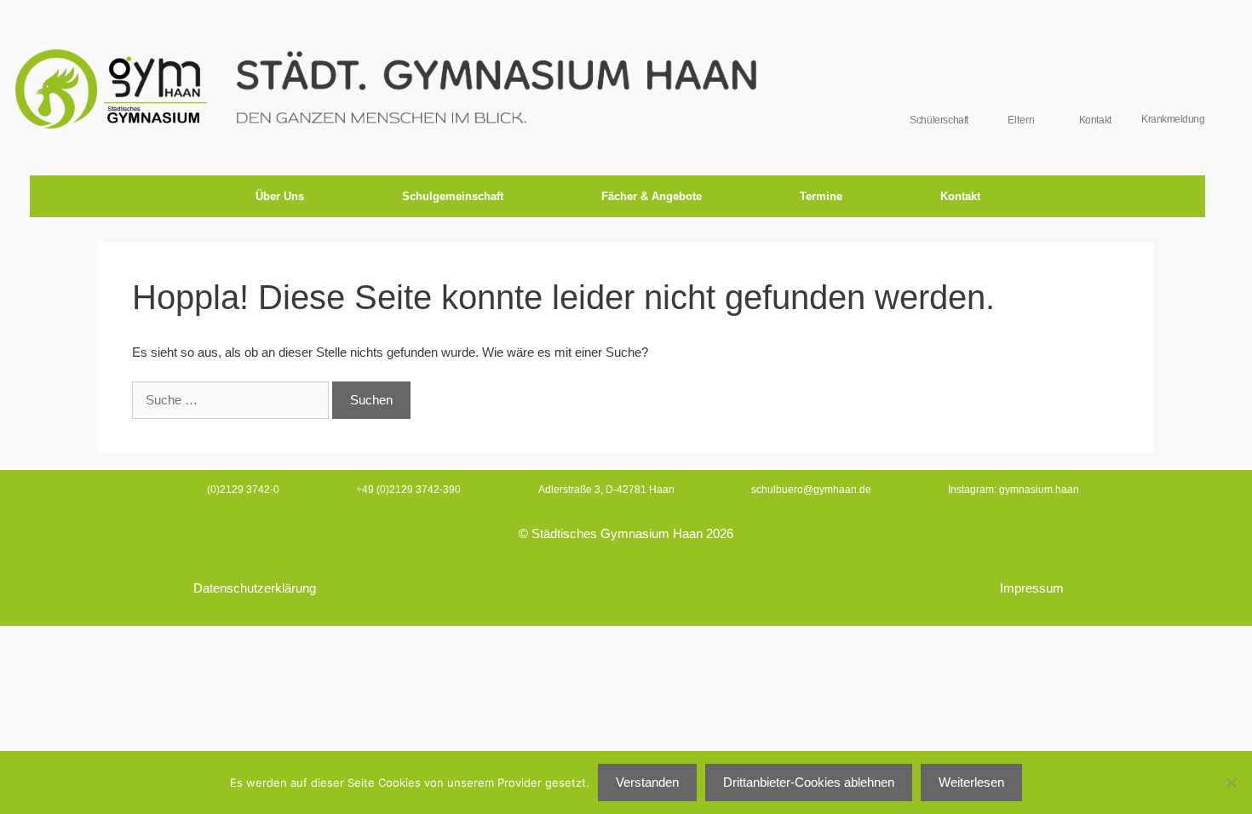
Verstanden (647, 782)
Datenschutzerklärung (254, 588)
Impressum (1032, 588)
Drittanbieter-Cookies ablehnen (808, 782)
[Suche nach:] (232, 400)
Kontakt (960, 196)
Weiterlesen (971, 782)
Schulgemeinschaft (452, 196)
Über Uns (280, 196)
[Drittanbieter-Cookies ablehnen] (1230, 782)
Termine (821, 196)
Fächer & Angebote (651, 196)
